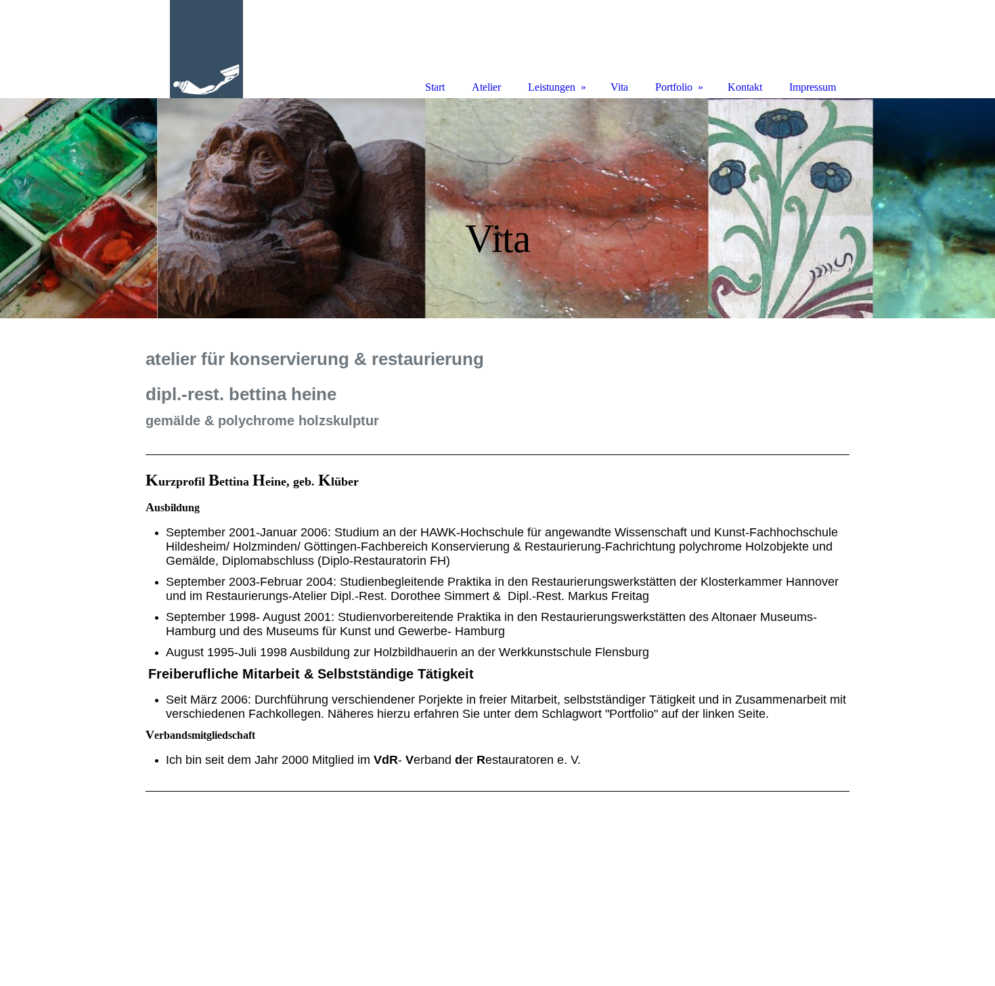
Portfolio (673, 87)
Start (435, 87)
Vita (619, 87)
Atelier (486, 87)
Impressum (812, 87)
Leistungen (551, 87)
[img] (497, 208)
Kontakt (745, 87)
